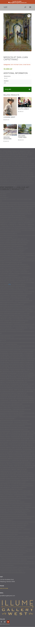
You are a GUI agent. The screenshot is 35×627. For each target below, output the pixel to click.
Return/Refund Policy (5, 624)
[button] (29, 15)
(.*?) (9, 284)
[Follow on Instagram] (4, 622)
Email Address (4, 197)
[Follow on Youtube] (8, 622)
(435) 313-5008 (4, 588)
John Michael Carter (17, 64)
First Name (3, 193)
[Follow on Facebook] (1, 622)
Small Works (26, 64)
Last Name (3, 195)
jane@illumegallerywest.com (7, 595)
